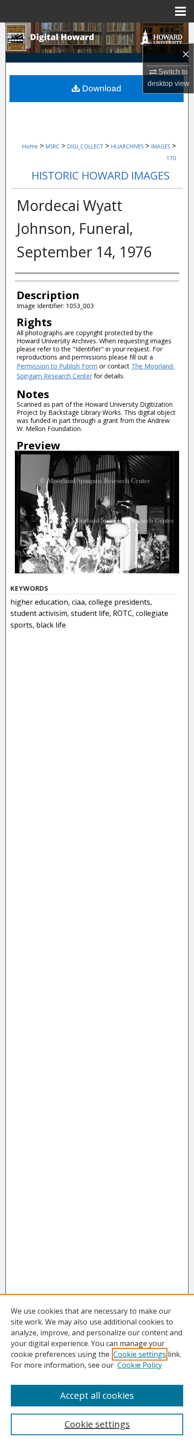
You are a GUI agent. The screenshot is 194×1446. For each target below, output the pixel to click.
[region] (97, 1370)
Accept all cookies (97, 1395)
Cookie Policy (139, 1365)
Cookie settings (139, 1354)
